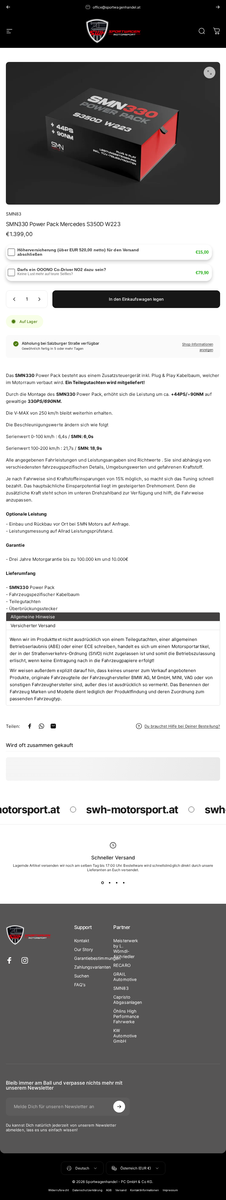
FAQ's (80, 984)
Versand (121, 1190)
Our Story (83, 949)
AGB (109, 1190)
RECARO (121, 965)
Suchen (81, 975)
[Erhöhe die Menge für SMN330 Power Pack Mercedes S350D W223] (40, 299)
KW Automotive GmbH (125, 1036)
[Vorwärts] (217, 7)
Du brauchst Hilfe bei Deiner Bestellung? (182, 726)
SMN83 (13, 214)
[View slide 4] (123, 882)
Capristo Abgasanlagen (127, 999)
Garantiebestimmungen (97, 958)
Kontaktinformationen (144, 1190)
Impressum (170, 1190)
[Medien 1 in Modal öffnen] (209, 72)
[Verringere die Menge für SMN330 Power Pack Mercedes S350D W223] (13, 299)
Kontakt (81, 940)
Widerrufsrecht (58, 1190)
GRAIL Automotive (125, 977)
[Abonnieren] (119, 1107)
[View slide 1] (102, 882)
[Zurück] (8, 7)
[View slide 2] (109, 882)
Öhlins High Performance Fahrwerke (126, 1016)
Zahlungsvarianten (92, 967)
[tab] (113, 616)
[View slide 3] (116, 882)
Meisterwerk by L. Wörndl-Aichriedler (125, 948)
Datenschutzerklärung (87, 1190)
